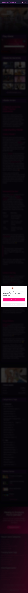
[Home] (8, 2)
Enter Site (14, 300)
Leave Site (14, 304)
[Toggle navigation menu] (25, 2)
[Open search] (22, 2)
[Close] (24, 288)
